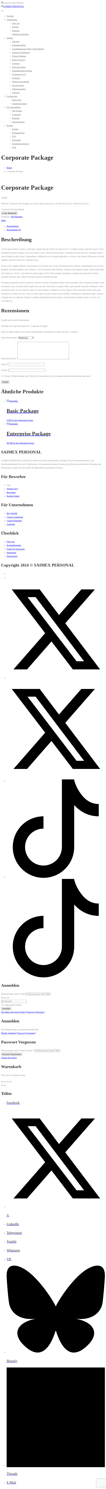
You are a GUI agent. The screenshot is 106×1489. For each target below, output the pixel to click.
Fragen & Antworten (16, 549)
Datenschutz (12, 556)
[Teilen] (8, 1081)
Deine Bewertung (9, 337)
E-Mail (5, 370)
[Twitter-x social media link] (56, 679)
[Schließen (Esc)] (10, 1081)
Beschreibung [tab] (13, 226)
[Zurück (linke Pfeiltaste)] (2, 1085)
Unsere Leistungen (15, 517)
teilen (3, 220)
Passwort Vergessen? (35, 1012)
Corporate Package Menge (12, 209)
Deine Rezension (9, 358)
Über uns (11, 542)
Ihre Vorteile (12, 513)
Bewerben (11, 492)
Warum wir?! (12, 489)
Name (4, 364)
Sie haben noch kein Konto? (13, 1012)
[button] (12, 20)
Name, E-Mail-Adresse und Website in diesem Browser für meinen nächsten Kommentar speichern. (47, 376)
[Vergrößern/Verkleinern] (2, 1081)
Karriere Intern (13, 496)
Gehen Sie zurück (9, 1058)
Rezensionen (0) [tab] (14, 230)
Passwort (5, 997)
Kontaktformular (14, 545)
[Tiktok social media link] (56, 879)
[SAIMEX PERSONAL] (12, 6)
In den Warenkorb (9, 213)
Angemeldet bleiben (13, 1005)
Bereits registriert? (9, 1033)
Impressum (11, 552)
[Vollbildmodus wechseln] (5, 1081)
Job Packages (16, 217)
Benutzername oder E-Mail (13, 994)
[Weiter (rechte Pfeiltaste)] (5, 1085)
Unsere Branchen (14, 521)
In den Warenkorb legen (22, 420)
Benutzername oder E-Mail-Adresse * (17, 1050)
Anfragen (11, 524)
